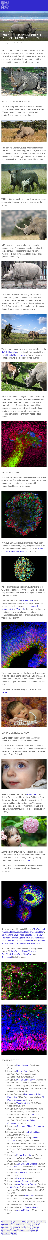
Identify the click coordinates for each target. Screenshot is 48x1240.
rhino (14, 1230)
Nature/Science (29, 951)
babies (34, 1230)
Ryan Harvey (22, 1065)
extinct (36, 1224)
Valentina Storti (23, 1103)
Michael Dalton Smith (25, 1080)
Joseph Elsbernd (23, 1210)
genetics (6, 1230)
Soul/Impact (6, 957)
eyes (14, 1233)
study (27, 1227)
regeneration (19, 1221)
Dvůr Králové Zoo (9, 352)
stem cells (7, 1221)
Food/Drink (6, 954)
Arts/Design (16, 951)
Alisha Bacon (22, 1172)
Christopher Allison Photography (30, 1126)
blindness (6, 1224)
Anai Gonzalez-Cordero (26, 1164)
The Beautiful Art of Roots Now (19, 941)
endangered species (21, 1224)
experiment (18, 1227)
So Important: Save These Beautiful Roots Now (21, 935)
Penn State (29, 1196)
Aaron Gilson (22, 1181)
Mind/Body (27, 954)
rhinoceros (24, 1230)
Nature (4, 692)
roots (35, 1227)
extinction (6, 1227)
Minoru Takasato (23, 1155)
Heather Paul (22, 1071)
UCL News (14, 1167)
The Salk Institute (31, 1132)
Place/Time (17, 954)
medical (31, 1221)
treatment (41, 1221)
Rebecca (20, 1178)
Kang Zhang (32, 794)
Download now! (31, 1207)
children (6, 1233)
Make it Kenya (36, 1114)
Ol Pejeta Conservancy (15, 355)
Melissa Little (27, 600)
